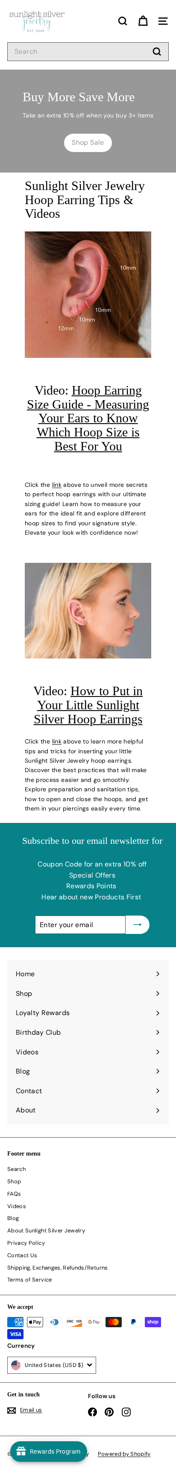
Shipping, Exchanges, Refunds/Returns (57, 1267)
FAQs (14, 1193)
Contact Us (22, 1255)
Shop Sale (88, 142)
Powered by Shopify (124, 1453)
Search (16, 1169)
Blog (13, 1218)
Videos (16, 1206)
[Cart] (143, 21)
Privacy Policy (26, 1243)
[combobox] (88, 51)
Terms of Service (29, 1279)
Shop (14, 1181)
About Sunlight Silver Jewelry (46, 1230)
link (57, 485)
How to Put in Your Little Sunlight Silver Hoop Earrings (88, 705)
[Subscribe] (138, 925)
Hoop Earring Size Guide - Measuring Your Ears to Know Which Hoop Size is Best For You (88, 418)
